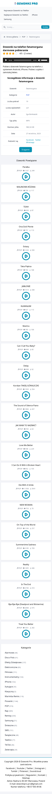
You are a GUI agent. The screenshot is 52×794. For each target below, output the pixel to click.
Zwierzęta (9, 749)
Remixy (8, 715)
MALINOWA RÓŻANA (26, 187)
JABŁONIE (26, 286)
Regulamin (31, 775)
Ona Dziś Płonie (26, 226)
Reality (26, 564)
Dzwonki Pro (27, 761)
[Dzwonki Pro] (26, 3)
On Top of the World (26, 524)
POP (23, 37)
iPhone (34, 15)
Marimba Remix (12, 696)
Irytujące (9, 686)
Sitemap (26, 778)
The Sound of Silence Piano (26, 405)
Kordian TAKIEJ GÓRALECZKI (26, 385)
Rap (6, 711)
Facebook (30, 140)
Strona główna (12, 37)
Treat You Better (26, 624)
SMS (7, 730)
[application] (26, 60)
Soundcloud (35, 771)
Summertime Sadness (26, 544)
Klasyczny (9, 691)
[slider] (44, 60)
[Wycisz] (39, 60)
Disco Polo (10, 657)
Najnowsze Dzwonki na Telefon (16, 10)
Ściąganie (26, 149)
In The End (26, 584)
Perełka (26, 167)
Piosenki (9, 701)
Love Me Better (26, 445)
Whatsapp (30, 142)
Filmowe (8, 672)
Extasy (26, 246)
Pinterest (24, 771)
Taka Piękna (26, 266)
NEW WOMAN (26, 505)
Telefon (8, 740)
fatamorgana (31, 88)
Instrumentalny (12, 677)
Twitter (38, 140)
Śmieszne (9, 725)
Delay (26, 365)
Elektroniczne (11, 667)
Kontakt (41, 775)
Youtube (20, 768)
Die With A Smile (26, 485)
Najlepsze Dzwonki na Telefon (16, 15)
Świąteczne (10, 735)
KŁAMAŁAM (26, 306)
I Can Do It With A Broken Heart (26, 465)
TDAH (26, 206)
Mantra (26, 326)
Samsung (7, 19)
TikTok (8, 744)
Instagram (40, 768)
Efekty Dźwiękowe (13, 662)
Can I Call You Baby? (26, 346)
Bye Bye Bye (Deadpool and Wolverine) (26, 604)
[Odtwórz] (6, 60)
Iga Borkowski (31, 114)
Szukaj (45, 27)
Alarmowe (9, 652)
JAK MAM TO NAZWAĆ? (26, 425)
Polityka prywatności (14, 775)
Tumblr (14, 771)
